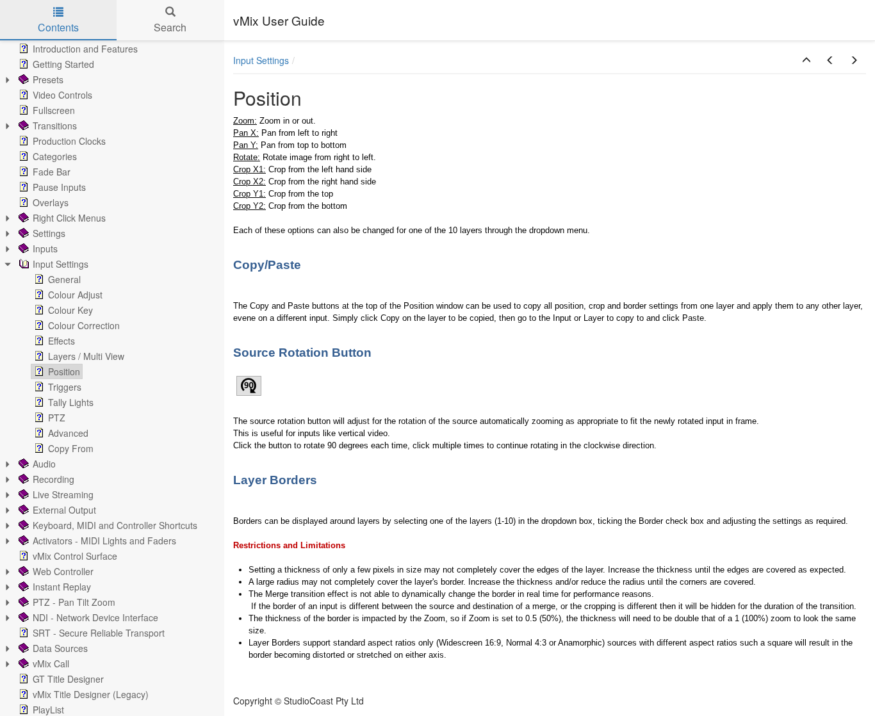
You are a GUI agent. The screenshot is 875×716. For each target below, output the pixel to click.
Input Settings (261, 60)
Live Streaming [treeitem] (63, 494)
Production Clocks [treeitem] (69, 140)
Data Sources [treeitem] (60, 648)
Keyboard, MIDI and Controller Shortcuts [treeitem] (115, 525)
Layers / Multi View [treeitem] (86, 356)
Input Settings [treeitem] (60, 263)
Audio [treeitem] (44, 463)
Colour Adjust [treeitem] (75, 294)
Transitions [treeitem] (55, 125)
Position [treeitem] (64, 371)
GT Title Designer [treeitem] (68, 678)
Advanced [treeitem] (68, 433)
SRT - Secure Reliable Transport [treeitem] (99, 632)
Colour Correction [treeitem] (84, 325)
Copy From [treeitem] (71, 448)
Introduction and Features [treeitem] (85, 48)
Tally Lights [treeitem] (71, 402)
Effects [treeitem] (61, 340)
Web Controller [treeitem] (63, 571)
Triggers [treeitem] (64, 386)
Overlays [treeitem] (51, 202)
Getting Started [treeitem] (63, 64)
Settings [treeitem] (49, 233)
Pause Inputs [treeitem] (59, 187)
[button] (806, 60)
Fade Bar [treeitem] (51, 171)
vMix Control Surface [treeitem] (75, 555)
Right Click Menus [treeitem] (69, 217)
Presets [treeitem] (48, 79)
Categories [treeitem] (55, 156)
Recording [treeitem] (53, 479)
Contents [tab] (58, 27)
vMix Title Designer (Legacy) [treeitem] (91, 694)
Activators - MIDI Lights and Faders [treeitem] (104, 540)
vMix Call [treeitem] (51, 663)
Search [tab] (170, 27)
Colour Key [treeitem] (70, 310)
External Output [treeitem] (64, 509)
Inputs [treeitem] (45, 248)
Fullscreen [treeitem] (54, 110)
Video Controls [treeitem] (62, 94)
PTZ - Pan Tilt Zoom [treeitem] (74, 602)
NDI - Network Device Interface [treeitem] (95, 617)
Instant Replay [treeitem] (62, 586)
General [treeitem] (64, 279)
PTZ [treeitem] (56, 417)
